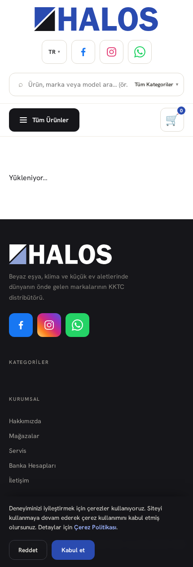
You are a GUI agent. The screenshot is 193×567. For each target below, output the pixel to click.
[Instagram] (111, 52)
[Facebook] (83, 52)
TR (54, 52)
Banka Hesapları (32, 465)
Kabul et (73, 550)
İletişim (19, 480)
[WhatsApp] (140, 52)
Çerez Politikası (95, 527)
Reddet (28, 550)
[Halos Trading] (96, 19)
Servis (17, 451)
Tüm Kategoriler (156, 84)
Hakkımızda (25, 421)
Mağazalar (24, 436)
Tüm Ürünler (50, 119)
